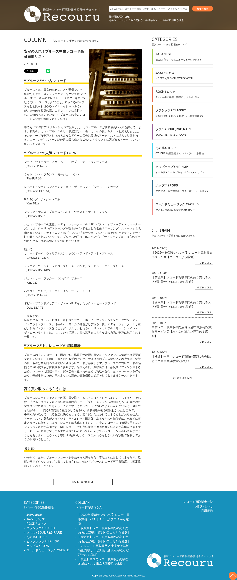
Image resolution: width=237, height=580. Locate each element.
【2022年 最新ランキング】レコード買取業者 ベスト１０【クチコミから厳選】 (104, 519)
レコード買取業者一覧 (198, 501)
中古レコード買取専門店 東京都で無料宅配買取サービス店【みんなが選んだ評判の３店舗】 (103, 550)
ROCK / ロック (36, 523)
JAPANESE (34, 514)
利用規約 (207, 510)
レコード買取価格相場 (39, 504)
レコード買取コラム (88, 504)
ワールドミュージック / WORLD (47, 550)
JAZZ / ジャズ (35, 519)
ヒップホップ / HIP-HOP (42, 541)
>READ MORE (204, 263)
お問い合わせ (204, 506)
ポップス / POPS (37, 545)
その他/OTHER (36, 537)
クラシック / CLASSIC (41, 528)
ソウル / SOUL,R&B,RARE (44, 532)
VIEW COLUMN (182, 378)
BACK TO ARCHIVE (83, 482)
